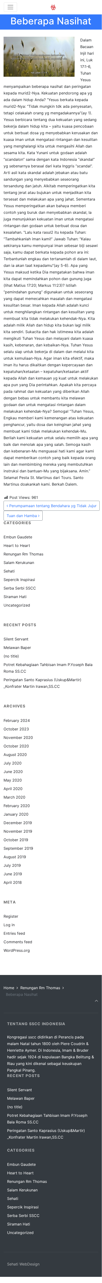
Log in (9, 924)
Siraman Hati (15, 596)
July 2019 (12, 865)
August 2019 (15, 856)
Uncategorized (17, 605)
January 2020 (16, 814)
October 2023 (16, 729)
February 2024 (17, 720)
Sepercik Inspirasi (19, 579)
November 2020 (18, 737)
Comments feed (18, 941)
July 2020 (13, 763)
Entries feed (14, 933)
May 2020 (13, 780)
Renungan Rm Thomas (23, 554)
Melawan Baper (17, 647)
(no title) (11, 656)
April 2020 (13, 788)
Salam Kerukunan (19, 562)
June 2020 (13, 771)
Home (9, 987)
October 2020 (16, 746)
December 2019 (18, 822)
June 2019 (13, 874)
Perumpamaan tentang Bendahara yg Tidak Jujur (52, 505)
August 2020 (15, 754)
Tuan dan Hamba (22, 515)
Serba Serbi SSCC (20, 588)
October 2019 (16, 839)
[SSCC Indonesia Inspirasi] (53, 7)
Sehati (9, 571)
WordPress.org (17, 950)
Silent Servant (16, 639)
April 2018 (13, 882)
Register (11, 916)
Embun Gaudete (18, 537)
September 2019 (18, 848)
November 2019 (18, 831)
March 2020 (14, 797)
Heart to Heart (17, 545)
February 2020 (17, 805)
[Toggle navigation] (10, 7)
